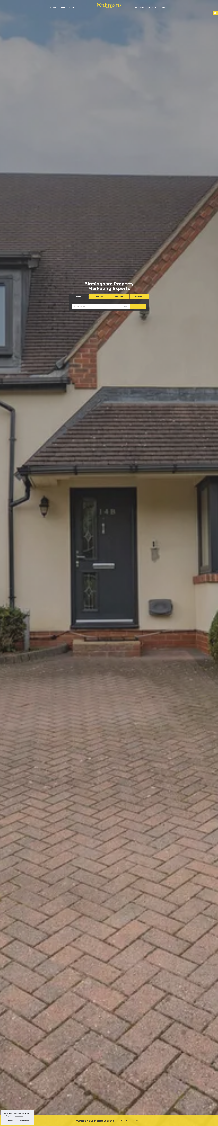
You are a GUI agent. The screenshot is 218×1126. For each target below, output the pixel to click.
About (165, 7)
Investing (151, 3)
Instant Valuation (129, 1120)
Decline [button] (10, 1120)
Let (79, 7)
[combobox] (98, 306)
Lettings (99, 297)
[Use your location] (74, 306)
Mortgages (139, 7)
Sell (63, 7)
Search (138, 306)
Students (159, 3)
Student (119, 297)
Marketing (153, 7)
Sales (78, 297)
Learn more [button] (19, 1116)
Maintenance (140, 3)
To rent (71, 7)
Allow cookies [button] (24, 1120)
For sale (54, 7)
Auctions (139, 297)
